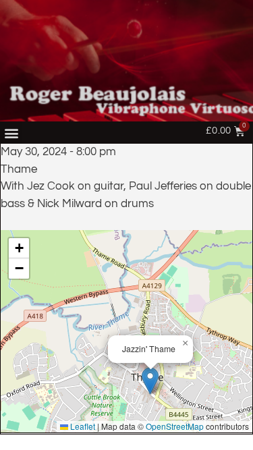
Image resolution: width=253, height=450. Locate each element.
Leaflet (81, 426)
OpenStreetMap (175, 426)
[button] (11, 132)
